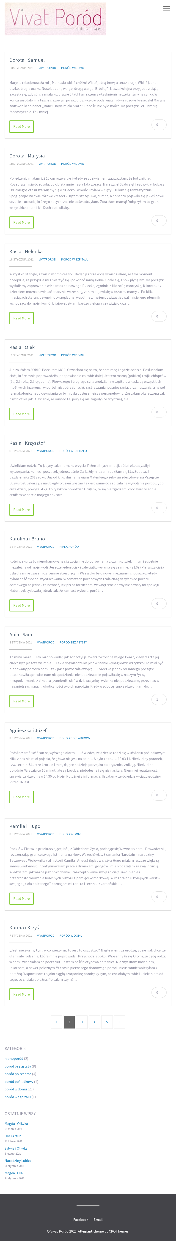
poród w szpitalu (74, 259)
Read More (21, 126)
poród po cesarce (18, 1073)
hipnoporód (69, 547)
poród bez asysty (73, 642)
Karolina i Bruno (27, 538)
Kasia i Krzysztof (27, 443)
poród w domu (72, 68)
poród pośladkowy (75, 738)
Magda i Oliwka (16, 1123)
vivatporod (47, 68)
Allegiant (85, 1231)
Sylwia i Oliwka (16, 1148)
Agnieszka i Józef (28, 730)
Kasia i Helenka (26, 251)
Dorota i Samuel (27, 60)
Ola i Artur (13, 1136)
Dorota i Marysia (27, 155)
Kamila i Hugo (24, 826)
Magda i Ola (14, 1173)
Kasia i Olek (22, 347)
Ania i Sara (20, 634)
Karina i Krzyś (24, 927)
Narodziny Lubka (18, 1160)
